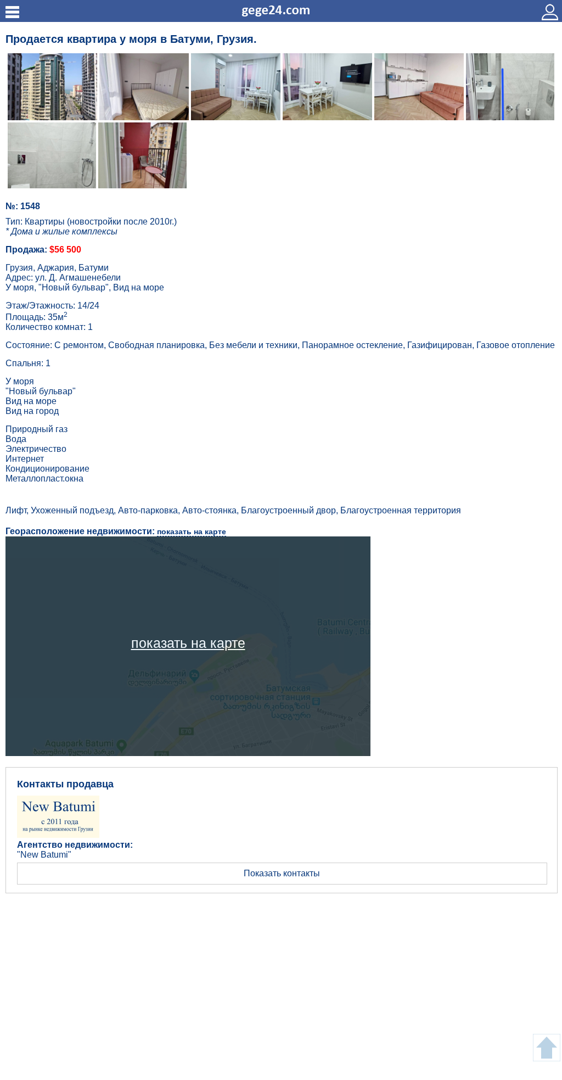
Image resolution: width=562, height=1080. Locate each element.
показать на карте (191, 531)
